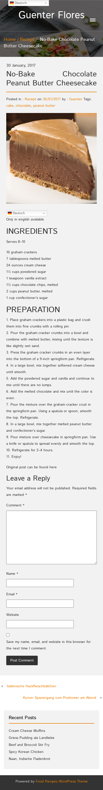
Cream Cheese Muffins (27, 730)
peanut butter (44, 105)
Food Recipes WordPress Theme (62, 781)
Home (10, 39)
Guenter (75, 99)
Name (12, 573)
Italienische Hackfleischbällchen (31, 686)
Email (11, 594)
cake (10, 105)
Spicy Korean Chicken (26, 751)
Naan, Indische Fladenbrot (29, 758)
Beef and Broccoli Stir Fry (29, 744)
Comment (15, 505)
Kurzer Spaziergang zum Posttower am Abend (59, 697)
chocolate (23, 105)
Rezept (27, 39)
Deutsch (18, 213)
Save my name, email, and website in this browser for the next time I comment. (48, 645)
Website (12, 614)
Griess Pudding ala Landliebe (31, 737)
